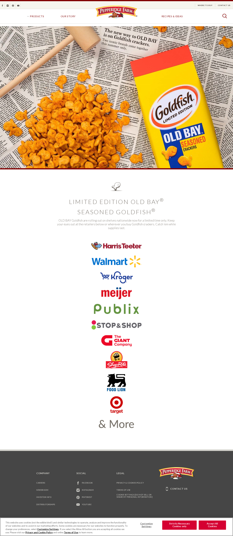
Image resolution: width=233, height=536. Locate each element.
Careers (40, 483)
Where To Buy (205, 5)
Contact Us (224, 5)
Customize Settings (48, 529)
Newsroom (42, 490)
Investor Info (43, 497)
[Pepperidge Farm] (116, 18)
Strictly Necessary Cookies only (179, 525)
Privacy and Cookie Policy (39, 532)
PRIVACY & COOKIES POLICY (130, 483)
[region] (116, 527)
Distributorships (45, 504)
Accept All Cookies (212, 525)
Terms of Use (123, 490)
